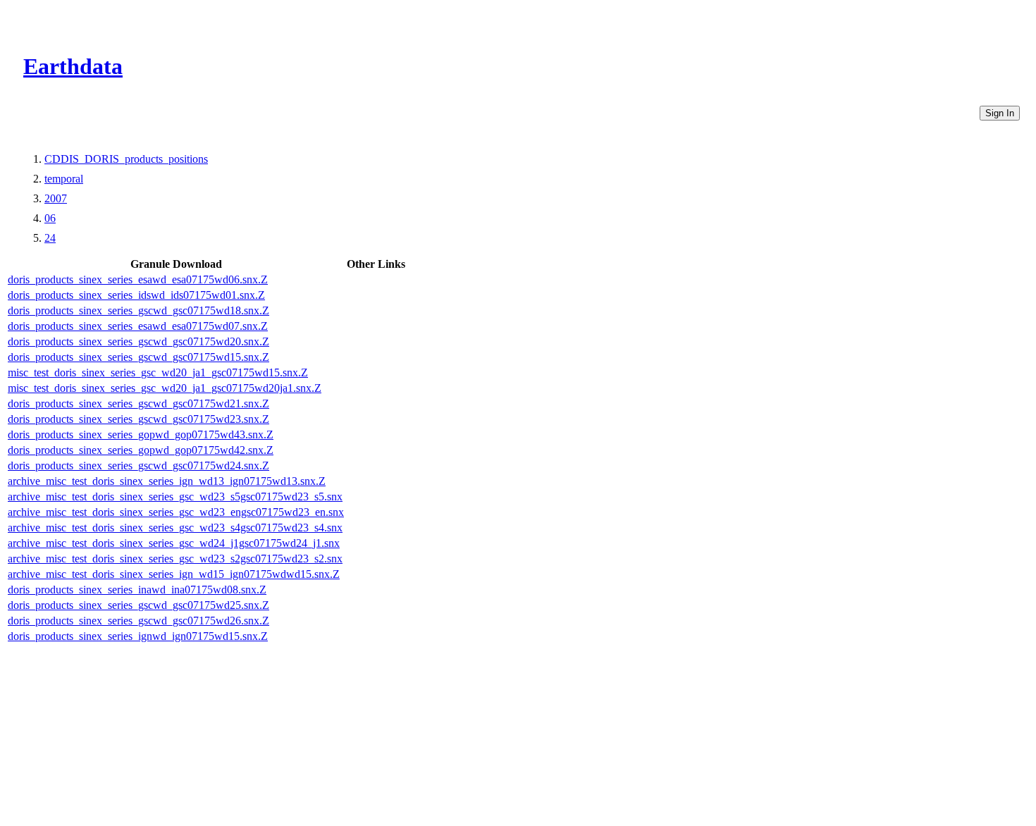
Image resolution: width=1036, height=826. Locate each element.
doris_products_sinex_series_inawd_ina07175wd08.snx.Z (137, 590)
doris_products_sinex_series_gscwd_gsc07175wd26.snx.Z (138, 621)
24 (50, 238)
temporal (63, 179)
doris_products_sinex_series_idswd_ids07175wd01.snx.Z (136, 295)
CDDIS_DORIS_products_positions (126, 159)
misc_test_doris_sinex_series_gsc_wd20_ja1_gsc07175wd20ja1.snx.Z (164, 388)
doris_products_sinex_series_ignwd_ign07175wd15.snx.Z (138, 636)
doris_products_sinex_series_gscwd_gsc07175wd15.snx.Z (138, 357)
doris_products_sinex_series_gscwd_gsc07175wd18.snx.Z (138, 310)
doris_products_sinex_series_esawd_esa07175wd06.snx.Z (138, 279)
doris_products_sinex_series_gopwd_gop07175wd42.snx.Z (140, 450)
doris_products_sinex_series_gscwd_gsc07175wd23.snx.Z (138, 419)
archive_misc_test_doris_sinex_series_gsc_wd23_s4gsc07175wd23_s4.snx (175, 528)
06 (50, 218)
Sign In (999, 113)
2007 (55, 198)
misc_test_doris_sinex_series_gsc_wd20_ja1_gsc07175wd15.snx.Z (158, 372)
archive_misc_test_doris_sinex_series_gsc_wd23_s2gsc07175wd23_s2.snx (175, 559)
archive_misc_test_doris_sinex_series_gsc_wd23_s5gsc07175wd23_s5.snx (175, 497)
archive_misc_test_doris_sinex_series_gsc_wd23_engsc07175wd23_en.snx (176, 512)
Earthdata (73, 66)
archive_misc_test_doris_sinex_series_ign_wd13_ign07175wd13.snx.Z (167, 481)
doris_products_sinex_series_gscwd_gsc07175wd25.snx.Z (138, 605)
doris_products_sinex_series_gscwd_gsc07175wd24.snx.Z (138, 465)
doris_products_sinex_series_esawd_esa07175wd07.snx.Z (138, 326)
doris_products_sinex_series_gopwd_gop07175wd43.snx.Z (140, 434)
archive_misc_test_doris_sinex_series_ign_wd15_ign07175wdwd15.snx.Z (174, 574)
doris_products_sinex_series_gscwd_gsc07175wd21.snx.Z (138, 403)
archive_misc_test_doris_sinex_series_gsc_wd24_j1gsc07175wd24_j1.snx (174, 543)
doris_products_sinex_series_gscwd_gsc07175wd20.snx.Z (138, 341)
